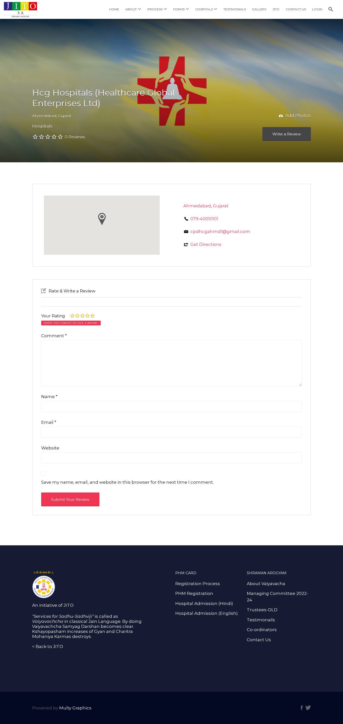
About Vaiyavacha (266, 583)
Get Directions (205, 244)
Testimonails (261, 619)
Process (154, 9)
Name (49, 396)
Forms (179, 9)
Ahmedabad (44, 115)
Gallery (259, 9)
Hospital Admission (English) (206, 613)
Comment (54, 335)
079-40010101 (204, 218)
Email (48, 422)
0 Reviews (75, 137)
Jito (276, 9)
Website (50, 447)
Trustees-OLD (262, 609)
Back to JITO (49, 646)
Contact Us (296, 9)
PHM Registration (194, 593)
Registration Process (197, 583)
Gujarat (64, 115)
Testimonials (234, 9)
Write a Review (286, 134)
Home (114, 9)
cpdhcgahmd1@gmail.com (220, 231)
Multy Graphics (75, 707)
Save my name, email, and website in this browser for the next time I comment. (127, 482)
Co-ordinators (262, 629)
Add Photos (297, 115)
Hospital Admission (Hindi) (204, 603)
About (131, 9)
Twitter (308, 708)
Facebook (302, 708)
